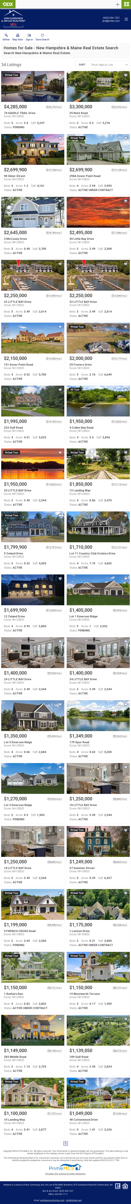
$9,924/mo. (54, 673)
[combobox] (108, 64)
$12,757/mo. (54, 547)
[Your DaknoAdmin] (8, 4)
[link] (6, 38)
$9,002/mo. (54, 799)
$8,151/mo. (54, 987)
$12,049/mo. (54, 610)
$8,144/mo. (54, 1050)
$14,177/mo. (119, 358)
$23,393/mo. (119, 107)
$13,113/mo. (119, 484)
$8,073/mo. (120, 1050)
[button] (17, 38)
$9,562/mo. (120, 736)
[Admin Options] (118, 4)
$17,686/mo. (119, 232)
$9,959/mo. (120, 610)
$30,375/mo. (54, 107)
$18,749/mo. (54, 232)
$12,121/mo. (119, 547)
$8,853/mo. (120, 862)
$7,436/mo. (120, 1113)
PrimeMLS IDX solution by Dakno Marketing (65, 1174)
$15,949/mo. (54, 295)
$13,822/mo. (119, 421)
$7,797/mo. (54, 1113)
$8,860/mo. (120, 799)
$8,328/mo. (120, 925)
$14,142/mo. (54, 421)
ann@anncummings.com (52, 1200)
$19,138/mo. (54, 170)
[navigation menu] (126, 4)
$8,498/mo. (54, 925)
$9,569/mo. (54, 736)
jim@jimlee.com (74, 1200)
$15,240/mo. (54, 358)
